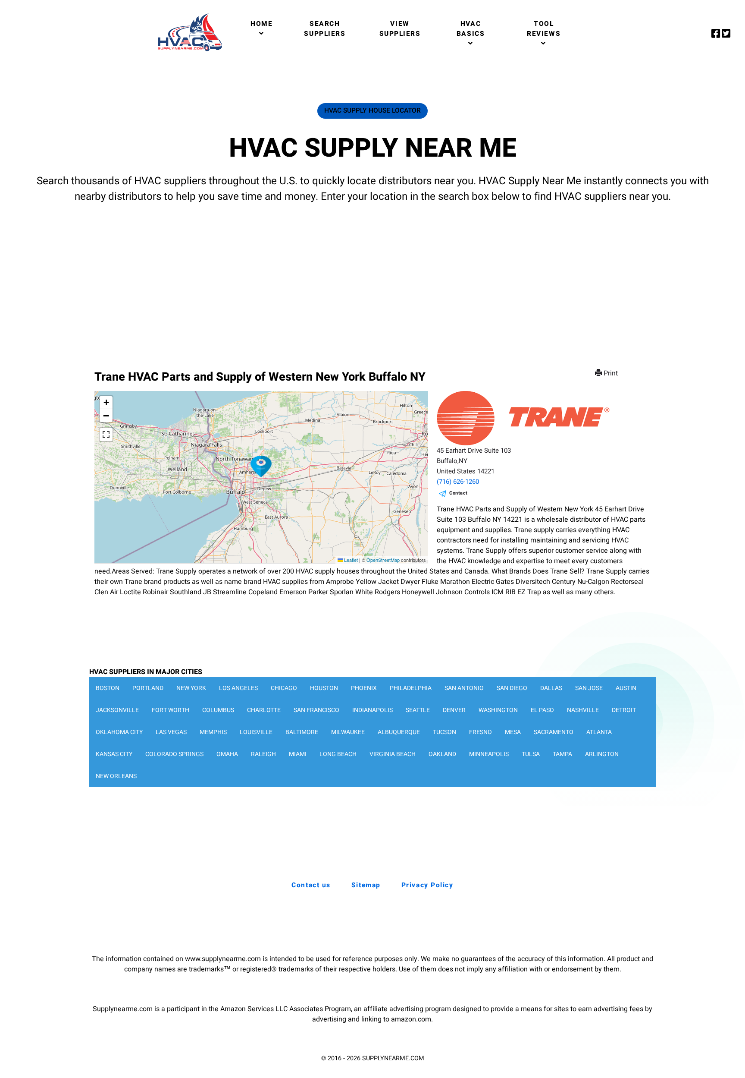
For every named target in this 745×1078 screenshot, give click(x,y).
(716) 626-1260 (458, 481)
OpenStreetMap (383, 559)
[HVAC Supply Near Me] (188, 51)
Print (611, 373)
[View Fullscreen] (106, 434)
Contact (458, 493)
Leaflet (350, 559)
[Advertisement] (372, 278)
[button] (261, 466)
